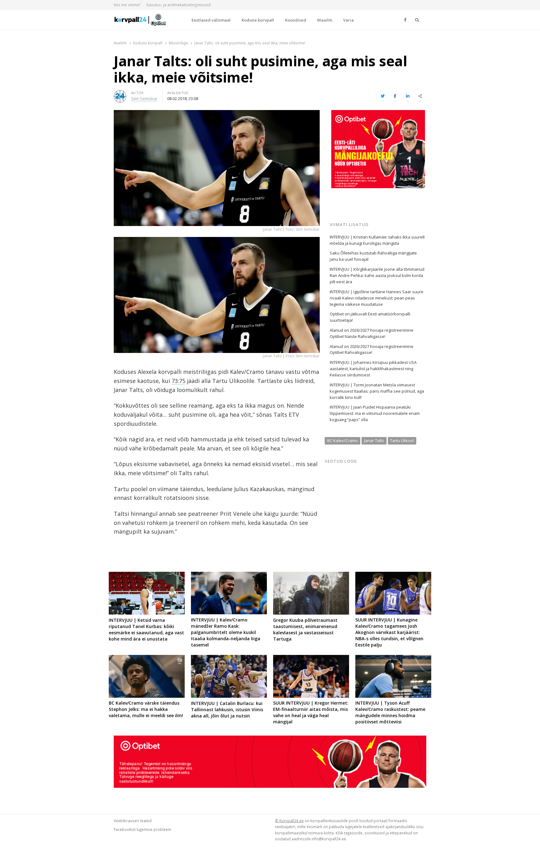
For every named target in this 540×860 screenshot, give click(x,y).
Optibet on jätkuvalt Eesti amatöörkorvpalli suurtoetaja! (370, 317)
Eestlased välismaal (211, 20)
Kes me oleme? (127, 5)
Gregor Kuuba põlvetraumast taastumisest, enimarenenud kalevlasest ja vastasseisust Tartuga (305, 629)
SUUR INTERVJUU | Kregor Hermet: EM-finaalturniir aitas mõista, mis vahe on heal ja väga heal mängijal (310, 712)
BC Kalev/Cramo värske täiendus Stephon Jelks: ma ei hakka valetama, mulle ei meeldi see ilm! (146, 709)
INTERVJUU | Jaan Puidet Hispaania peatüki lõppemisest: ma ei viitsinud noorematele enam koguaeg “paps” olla (375, 413)
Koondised (295, 20)
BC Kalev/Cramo (342, 440)
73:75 (178, 381)
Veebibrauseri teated (133, 820)
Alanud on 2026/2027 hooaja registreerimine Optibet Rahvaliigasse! (371, 349)
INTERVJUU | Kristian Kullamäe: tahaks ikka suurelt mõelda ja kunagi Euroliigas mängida (377, 240)
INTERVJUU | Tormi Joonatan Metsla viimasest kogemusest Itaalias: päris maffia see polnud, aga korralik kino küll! (377, 391)
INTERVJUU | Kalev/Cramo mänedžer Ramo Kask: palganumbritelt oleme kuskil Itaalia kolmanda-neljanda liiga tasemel (225, 632)
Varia (348, 20)
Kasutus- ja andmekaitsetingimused (179, 5)
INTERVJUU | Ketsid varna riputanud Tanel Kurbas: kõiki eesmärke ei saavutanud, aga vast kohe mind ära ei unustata (146, 629)
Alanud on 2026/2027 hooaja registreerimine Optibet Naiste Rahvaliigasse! (371, 333)
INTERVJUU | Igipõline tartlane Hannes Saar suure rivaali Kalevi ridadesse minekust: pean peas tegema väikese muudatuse (376, 298)
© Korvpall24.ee (289, 820)
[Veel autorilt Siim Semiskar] (120, 94)
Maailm (324, 20)
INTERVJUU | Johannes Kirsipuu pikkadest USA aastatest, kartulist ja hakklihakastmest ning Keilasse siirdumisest (373, 369)
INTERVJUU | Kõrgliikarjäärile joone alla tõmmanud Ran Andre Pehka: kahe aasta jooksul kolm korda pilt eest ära (377, 275)
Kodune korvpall (258, 20)
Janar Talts (374, 440)
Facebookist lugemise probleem (142, 829)
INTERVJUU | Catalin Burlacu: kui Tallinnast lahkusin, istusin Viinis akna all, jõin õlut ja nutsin (227, 709)
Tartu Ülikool (402, 440)
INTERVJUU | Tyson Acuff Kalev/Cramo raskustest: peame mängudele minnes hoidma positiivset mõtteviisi (390, 712)
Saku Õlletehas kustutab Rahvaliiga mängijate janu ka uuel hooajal (373, 256)
